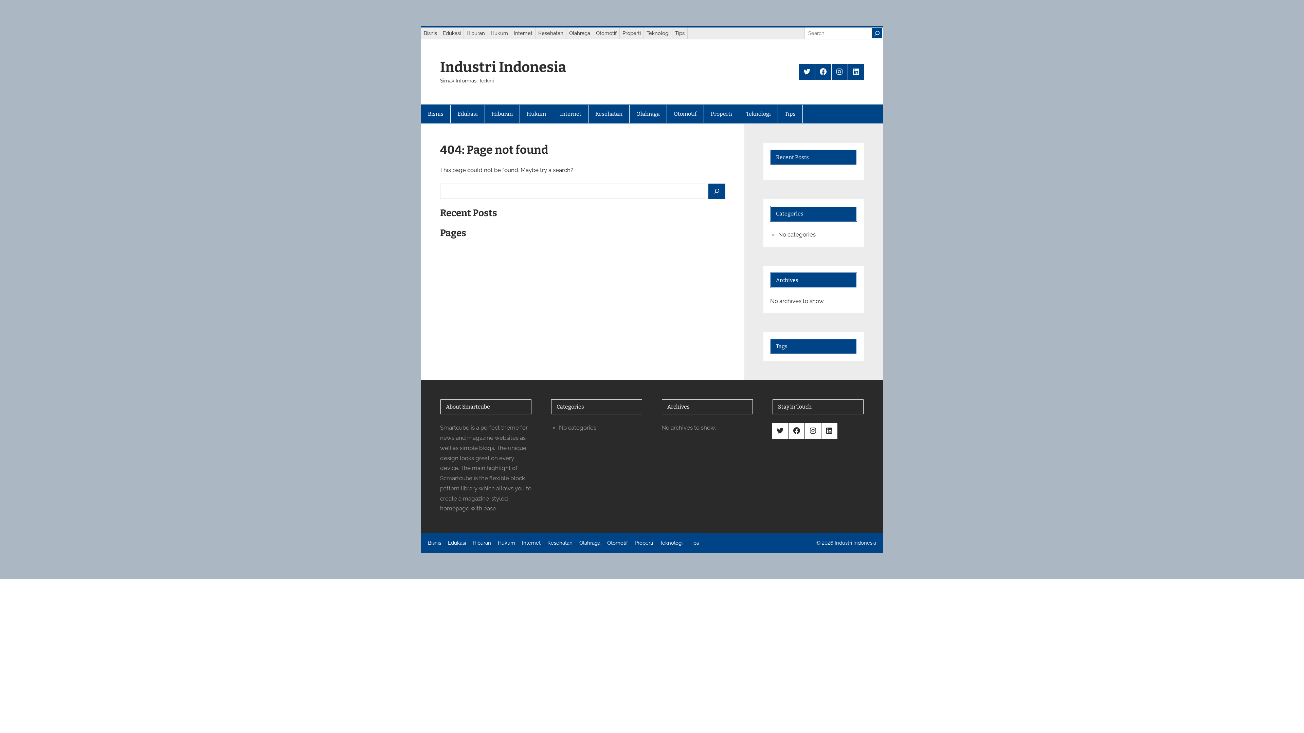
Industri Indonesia (503, 67)
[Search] (877, 33)
